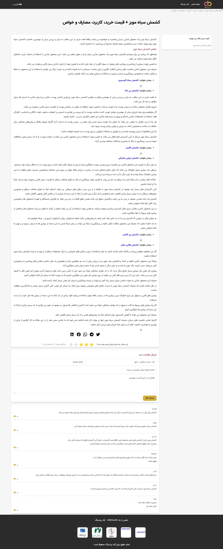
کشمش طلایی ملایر (129, 245)
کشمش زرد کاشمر (130, 234)
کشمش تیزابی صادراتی (128, 158)
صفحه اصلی (195, 4)
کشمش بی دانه (131, 90)
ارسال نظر (150, 398)
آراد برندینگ (185, 4)
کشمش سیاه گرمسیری (128, 80)
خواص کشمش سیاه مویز (202, 45)
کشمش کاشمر (132, 148)
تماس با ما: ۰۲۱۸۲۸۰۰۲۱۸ (117, 520)
